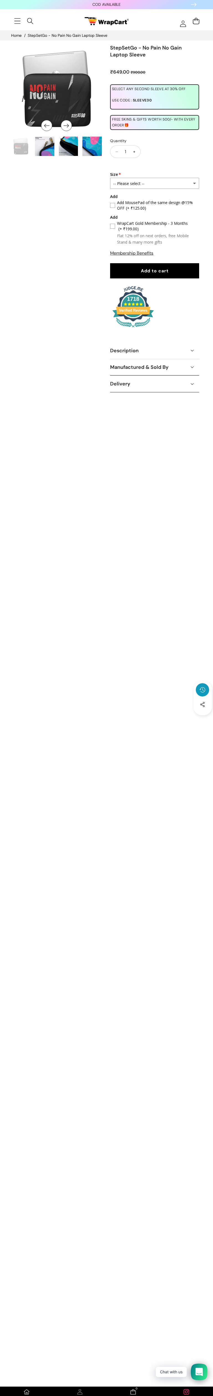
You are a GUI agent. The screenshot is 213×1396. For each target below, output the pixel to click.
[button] (202, 719)
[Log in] (183, 24)
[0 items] (196, 21)
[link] (186, 1392)
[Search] (30, 21)
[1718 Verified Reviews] (133, 328)
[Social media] (202, 704)
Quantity (118, 140)
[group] (21, 146)
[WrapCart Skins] (106, 21)
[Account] (80, 1392)
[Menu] (17, 21)
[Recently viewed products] (202, 689)
